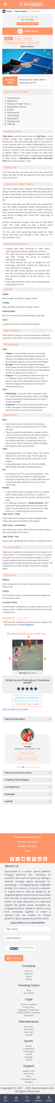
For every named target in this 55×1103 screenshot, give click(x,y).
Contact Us (28, 973)
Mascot (29, 979)
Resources (28, 1026)
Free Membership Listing (28, 837)
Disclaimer (28, 1015)
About (8, 39)
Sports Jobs (28, 1032)
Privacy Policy (28, 1007)
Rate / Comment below (27, 23)
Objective (12, 101)
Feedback (29, 1082)
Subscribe (15, 958)
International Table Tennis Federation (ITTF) (32, 81)
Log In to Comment (27, 698)
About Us (29, 971)
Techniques (13, 115)
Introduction (13, 98)
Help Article (29, 1073)
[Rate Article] (36, 689)
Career (29, 976)
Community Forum (29, 1079)
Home (9, 11)
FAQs (28, 1076)
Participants (13, 112)
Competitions (28, 1048)
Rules (18, 39)
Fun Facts (33, 43)
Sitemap (28, 1035)
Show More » (27, 47)
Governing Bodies (15, 43)
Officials (11, 124)
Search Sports (21, 11)
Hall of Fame (28, 993)
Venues (28, 39)
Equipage (29, 1057)
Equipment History (16, 106)
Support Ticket (29, 1071)
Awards (29, 1054)
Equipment (12, 118)
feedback (30, 624)
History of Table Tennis (19, 103)
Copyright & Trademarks (28, 1010)
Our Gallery (29, 1029)
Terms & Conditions (28, 1004)
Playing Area (13, 121)
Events (10, 109)
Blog (27, 851)
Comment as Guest (27, 704)
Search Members (27, 846)
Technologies (28, 1051)
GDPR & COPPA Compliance (28, 1012)
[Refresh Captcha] (19, 948)
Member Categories (27, 841)
